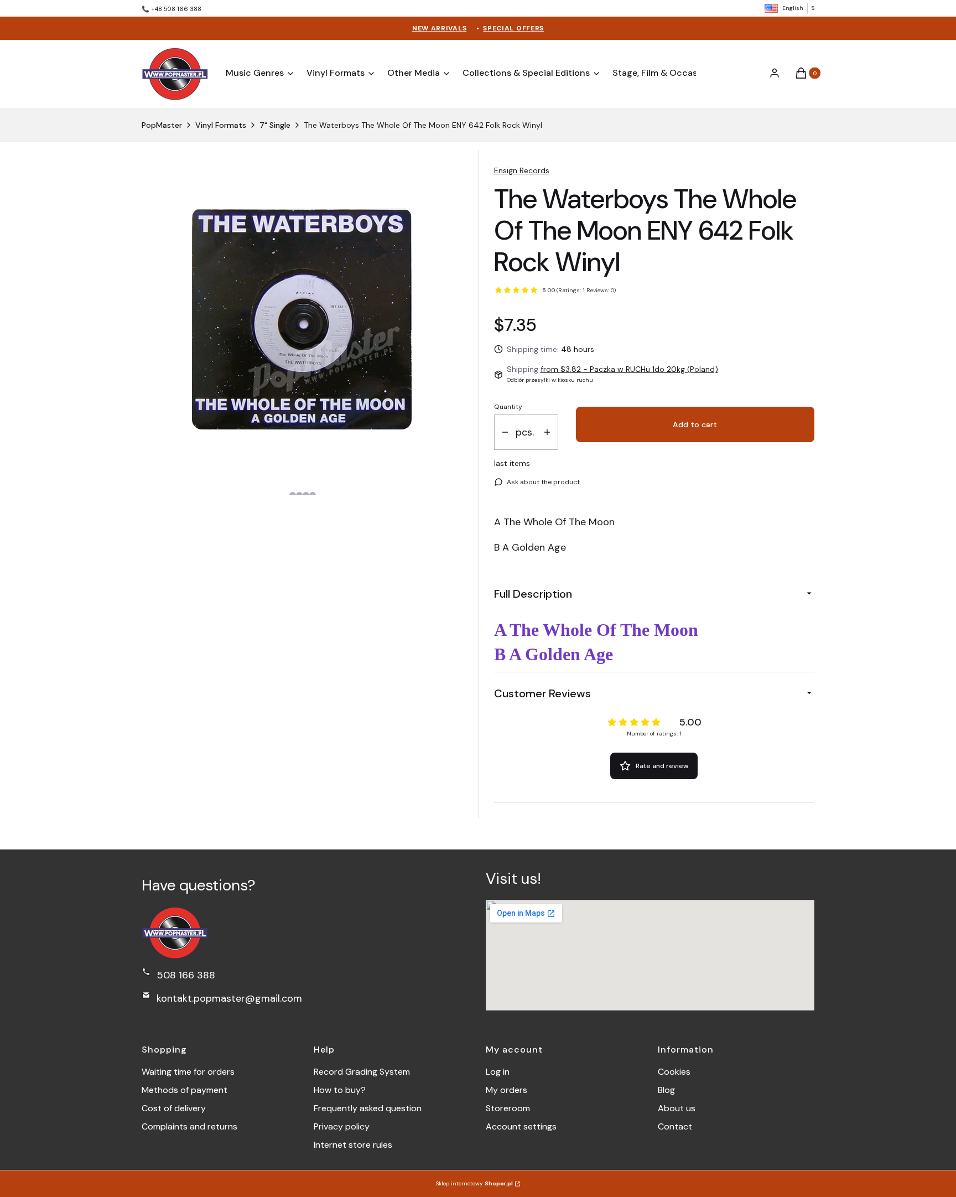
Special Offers (513, 28)
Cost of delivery (174, 1108)
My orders (506, 1090)
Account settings (521, 1126)
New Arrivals (439, 28)
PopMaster (162, 125)
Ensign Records (521, 170)
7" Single (274, 125)
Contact (675, 1126)
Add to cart (695, 424)
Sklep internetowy (474, 1183)
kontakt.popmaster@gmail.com (229, 998)
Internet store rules (353, 1145)
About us (676, 1108)
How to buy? (340, 1090)
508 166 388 (186, 975)
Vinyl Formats (220, 125)
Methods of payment (184, 1090)
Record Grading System (362, 1071)
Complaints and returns (189, 1126)
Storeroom (508, 1108)
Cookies (674, 1071)
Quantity (508, 406)
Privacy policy (342, 1126)
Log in (498, 1071)
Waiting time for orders (188, 1071)
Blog (666, 1090)
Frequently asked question (368, 1108)
